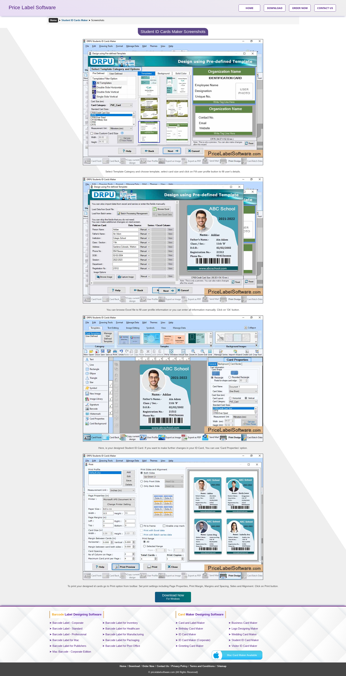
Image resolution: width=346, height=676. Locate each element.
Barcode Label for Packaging (122, 640)
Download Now (173, 596)
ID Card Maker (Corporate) (194, 640)
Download (134, 666)
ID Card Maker (187, 634)
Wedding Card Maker (244, 634)
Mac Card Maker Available (242, 655)
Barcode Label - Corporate (67, 622)
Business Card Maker (244, 622)
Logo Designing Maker (245, 628)
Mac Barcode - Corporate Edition (71, 651)
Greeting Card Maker (191, 645)
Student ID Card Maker (245, 640)
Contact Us (163, 666)
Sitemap (221, 666)
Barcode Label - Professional (69, 634)
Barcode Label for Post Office (122, 645)
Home (53, 20)
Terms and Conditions (202, 666)
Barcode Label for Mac (65, 640)
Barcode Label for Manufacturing (124, 634)
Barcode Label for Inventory (121, 622)
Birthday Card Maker (191, 628)
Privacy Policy (179, 666)
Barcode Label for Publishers (69, 645)
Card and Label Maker (192, 622)
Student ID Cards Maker (74, 20)
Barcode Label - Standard (67, 628)
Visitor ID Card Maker (244, 645)
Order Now (148, 666)
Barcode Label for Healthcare (122, 628)
